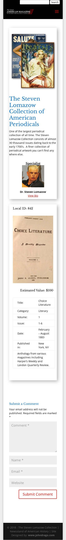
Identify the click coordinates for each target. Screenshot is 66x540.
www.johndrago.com (41, 535)
